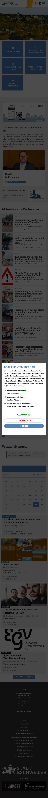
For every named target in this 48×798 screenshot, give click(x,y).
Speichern (24, 426)
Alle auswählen (24, 415)
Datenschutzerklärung (16, 386)
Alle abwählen (24, 421)
